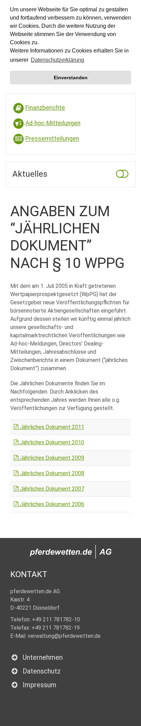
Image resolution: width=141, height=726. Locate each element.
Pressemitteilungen (52, 139)
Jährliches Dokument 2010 (51, 442)
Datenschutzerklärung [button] (57, 60)
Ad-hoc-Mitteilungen (52, 123)
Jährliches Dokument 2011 (51, 427)
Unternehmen (43, 657)
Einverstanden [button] (71, 77)
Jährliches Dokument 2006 (51, 504)
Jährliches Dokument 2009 (51, 458)
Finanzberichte (45, 107)
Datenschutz (42, 671)
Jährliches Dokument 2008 (51, 473)
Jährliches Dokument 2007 (51, 488)
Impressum (39, 685)
